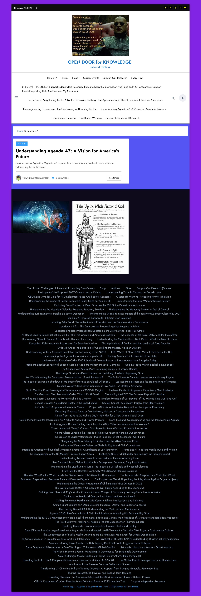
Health (75, 78)
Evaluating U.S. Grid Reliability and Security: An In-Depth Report (134, 454)
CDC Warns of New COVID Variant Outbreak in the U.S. (142, 352)
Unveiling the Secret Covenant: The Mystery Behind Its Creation (56, 399)
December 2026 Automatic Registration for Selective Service (63, 343)
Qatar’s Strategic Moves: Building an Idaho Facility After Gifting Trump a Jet (99, 556)
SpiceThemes (132, 586)
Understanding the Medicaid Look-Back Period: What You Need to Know (137, 339)
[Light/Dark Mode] (182, 98)
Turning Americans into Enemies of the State (132, 356)
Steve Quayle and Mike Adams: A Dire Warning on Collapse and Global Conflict (70, 547)
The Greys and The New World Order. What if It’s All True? (67, 394)
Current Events (91, 78)
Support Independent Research (122, 118)
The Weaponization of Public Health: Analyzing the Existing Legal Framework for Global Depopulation (99, 535)
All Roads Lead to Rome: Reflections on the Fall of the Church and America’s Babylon (68, 335)
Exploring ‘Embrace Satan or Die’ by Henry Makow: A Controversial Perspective (99, 411)
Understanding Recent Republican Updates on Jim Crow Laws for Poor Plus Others (99, 331)
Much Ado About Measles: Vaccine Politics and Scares (99, 564)
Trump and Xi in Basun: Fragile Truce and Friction (150, 450)
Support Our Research (115, 78)
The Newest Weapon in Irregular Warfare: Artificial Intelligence (55, 539)
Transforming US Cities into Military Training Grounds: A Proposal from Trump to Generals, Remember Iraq (99, 568)
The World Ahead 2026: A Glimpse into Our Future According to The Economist (99, 488)
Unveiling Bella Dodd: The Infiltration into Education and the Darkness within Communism (99, 322)
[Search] (173, 98)
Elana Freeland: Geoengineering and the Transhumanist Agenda (144, 420)
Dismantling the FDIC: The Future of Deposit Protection (135, 394)
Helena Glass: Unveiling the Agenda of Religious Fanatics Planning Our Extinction (99, 433)
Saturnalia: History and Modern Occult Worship (146, 547)
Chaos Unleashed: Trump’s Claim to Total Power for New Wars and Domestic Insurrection (99, 428)
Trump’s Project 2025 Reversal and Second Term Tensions (99, 573)
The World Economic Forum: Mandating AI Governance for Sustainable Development (99, 552)
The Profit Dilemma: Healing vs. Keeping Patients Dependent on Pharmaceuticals (99, 522)
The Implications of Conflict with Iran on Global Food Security (136, 343)
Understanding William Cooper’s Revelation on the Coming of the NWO (66, 352)
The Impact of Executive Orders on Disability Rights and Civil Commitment (99, 445)
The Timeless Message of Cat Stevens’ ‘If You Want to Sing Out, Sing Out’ (137, 399)
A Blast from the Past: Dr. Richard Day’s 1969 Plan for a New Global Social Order (99, 415)
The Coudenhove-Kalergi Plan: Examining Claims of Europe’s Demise (99, 369)
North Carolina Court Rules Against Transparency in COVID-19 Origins (64, 390)
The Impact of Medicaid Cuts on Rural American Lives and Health (99, 496)
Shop (103, 288)
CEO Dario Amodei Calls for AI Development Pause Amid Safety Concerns (69, 297)
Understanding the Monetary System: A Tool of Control (139, 309)
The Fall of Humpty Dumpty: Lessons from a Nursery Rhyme (140, 377)
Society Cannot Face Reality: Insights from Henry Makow (133, 403)
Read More (114, 177)
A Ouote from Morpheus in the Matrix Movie (59, 407)
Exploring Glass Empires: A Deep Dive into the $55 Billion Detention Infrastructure (99, 305)
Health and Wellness (90, 118)
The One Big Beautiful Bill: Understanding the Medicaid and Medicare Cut (99, 509)
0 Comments (62, 177)
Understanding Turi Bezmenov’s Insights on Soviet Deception (51, 314)
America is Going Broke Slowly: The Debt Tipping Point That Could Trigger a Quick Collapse (99, 543)
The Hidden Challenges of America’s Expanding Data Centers (61, 288)
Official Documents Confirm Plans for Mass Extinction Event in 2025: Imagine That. (80, 581)
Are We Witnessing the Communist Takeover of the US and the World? (64, 377)
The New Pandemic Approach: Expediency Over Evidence (141, 390)
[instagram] (180, 7)
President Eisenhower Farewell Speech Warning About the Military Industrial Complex (73, 365)
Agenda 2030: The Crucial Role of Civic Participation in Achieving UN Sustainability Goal (99, 513)
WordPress (97, 586)
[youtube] (185, 7)
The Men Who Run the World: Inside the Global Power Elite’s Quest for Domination (69, 475)
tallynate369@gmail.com (35, 177)
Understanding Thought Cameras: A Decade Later (134, 292)
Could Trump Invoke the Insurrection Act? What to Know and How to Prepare (61, 420)
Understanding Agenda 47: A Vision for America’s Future (132, 109)
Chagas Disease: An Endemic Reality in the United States (66, 403)
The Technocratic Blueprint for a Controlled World (147, 475)
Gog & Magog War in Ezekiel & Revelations (149, 365)
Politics (64, 78)
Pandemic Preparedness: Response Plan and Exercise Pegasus (55, 479)
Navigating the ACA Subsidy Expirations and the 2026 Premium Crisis (99, 441)
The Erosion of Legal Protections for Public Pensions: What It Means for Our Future (99, 437)
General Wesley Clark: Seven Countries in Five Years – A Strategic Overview (99, 386)
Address (115, 288)
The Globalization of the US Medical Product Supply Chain (61, 454)
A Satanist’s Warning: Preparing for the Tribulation (143, 297)
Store (128, 288)
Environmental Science (63, 118)
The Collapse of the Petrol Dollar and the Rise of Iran (148, 335)
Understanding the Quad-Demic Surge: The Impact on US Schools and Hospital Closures (99, 467)
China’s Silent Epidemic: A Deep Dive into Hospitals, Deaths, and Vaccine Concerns (99, 505)
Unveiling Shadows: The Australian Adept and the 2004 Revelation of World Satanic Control (99, 577)
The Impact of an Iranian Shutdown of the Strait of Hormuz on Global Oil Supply (66, 382)
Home (50, 78)
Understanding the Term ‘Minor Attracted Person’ (143, 301)
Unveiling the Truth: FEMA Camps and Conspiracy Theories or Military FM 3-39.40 (68, 560)
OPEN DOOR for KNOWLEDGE (100, 62)
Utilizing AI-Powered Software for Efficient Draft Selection (99, 318)
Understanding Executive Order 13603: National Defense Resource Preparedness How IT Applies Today (99, 360)
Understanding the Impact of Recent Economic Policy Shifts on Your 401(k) (70, 301)
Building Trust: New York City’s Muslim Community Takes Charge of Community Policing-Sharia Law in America (100, 492)
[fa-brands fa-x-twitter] (170, 7)
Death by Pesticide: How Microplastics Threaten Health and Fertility (99, 526)
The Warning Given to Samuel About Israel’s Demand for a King (57, 339)
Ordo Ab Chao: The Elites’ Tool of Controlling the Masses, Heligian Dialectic (100, 348)
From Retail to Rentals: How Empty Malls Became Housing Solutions (99, 471)
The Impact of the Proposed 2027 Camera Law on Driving (69, 292)
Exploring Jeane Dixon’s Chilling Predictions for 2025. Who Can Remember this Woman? (99, 424)
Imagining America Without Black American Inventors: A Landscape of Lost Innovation (69, 450)
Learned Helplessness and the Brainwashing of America (146, 382)
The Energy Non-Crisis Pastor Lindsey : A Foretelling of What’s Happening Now (99, 373)
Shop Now (137, 78)
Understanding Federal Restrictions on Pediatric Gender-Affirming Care (99, 458)
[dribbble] (175, 7)
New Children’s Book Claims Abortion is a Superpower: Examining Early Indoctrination (99, 462)
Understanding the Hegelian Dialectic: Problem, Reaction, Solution (67, 309)
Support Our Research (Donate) (154, 288)
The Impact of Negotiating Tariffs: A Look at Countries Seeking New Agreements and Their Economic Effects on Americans (94, 100)
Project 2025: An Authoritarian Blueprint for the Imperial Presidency (126, 407)
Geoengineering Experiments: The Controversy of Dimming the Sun (60, 109)
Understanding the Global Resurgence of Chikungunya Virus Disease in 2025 (99, 484)
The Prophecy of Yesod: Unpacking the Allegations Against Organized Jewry (136, 479)
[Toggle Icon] (16, 98)
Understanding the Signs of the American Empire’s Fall (72, 356)
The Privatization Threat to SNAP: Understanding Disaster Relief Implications (137, 539)
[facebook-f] (166, 7)
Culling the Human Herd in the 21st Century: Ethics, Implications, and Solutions (99, 500)
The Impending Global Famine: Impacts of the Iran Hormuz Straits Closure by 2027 (135, 314)
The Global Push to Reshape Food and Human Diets (147, 560)
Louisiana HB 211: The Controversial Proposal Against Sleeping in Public (99, 326)
